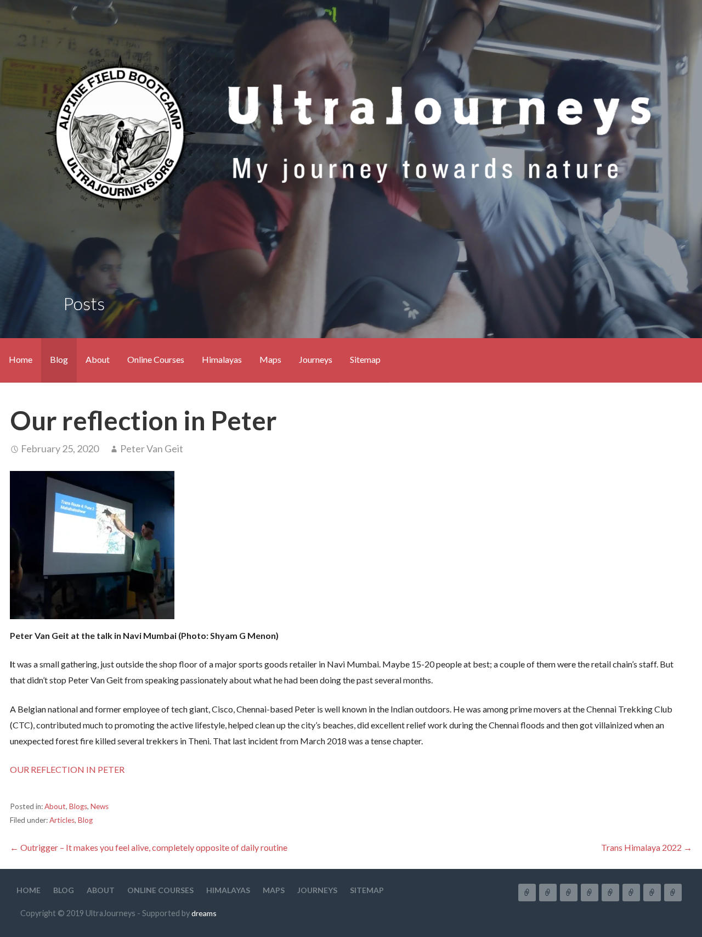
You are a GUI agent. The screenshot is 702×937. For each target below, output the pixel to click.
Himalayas (222, 359)
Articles (62, 820)
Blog (59, 359)
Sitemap (365, 359)
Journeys (315, 359)
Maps (270, 359)
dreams (204, 913)
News (99, 806)
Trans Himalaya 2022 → (646, 847)
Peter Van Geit (151, 448)
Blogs (78, 806)
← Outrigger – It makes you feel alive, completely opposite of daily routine (148, 847)
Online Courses (155, 359)
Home (20, 359)
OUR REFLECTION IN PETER (67, 769)
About (98, 359)
